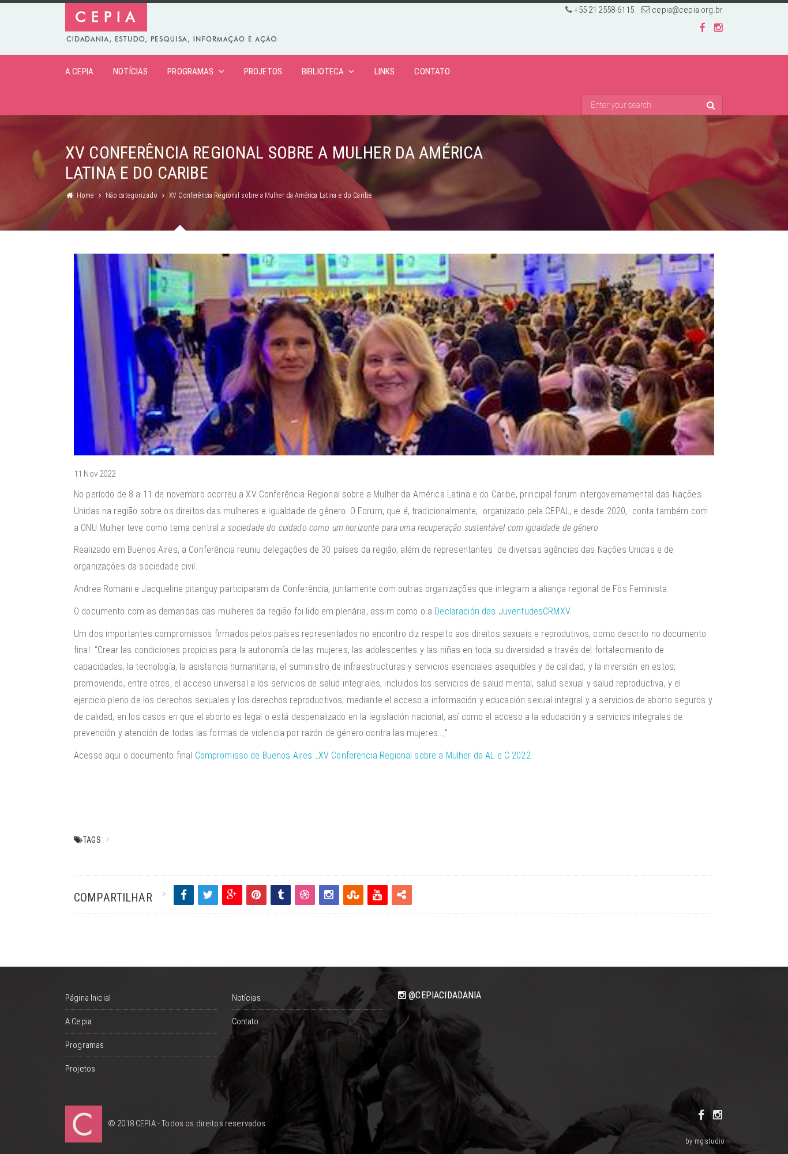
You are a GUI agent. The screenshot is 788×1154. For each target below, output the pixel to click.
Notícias (130, 71)
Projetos (263, 71)
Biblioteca (323, 71)
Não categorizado (131, 195)
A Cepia (79, 71)
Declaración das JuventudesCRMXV (501, 611)
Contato (432, 71)
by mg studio (705, 1141)
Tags (91, 839)
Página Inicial (88, 998)
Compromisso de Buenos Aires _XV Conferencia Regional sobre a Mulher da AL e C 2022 (363, 755)
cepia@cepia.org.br (687, 10)
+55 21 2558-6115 (603, 10)
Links (384, 71)
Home (85, 195)
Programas (190, 71)
